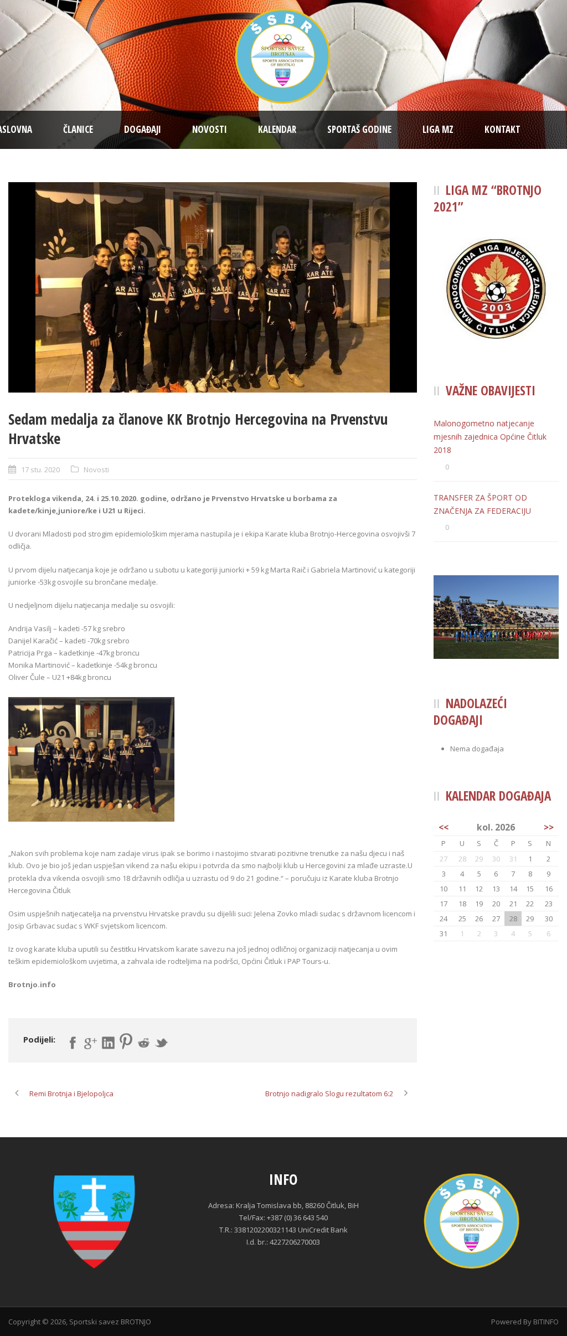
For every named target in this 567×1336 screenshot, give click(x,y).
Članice (78, 129)
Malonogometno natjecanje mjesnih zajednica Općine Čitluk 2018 (490, 436)
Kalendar (277, 129)
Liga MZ (437, 129)
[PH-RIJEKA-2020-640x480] (212, 287)
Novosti (209, 129)
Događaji (142, 129)
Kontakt (502, 129)
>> (549, 827)
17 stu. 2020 (40, 469)
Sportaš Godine (359, 129)
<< (444, 827)
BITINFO (546, 1322)
